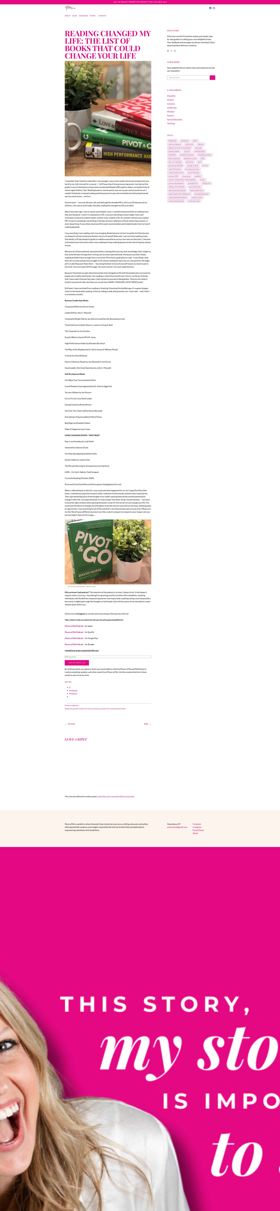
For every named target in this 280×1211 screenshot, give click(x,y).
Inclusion (171, 104)
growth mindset (78, 709)
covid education (199, 151)
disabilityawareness (204, 155)
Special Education (174, 119)
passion (202, 180)
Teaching (171, 123)
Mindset (170, 111)
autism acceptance (175, 144)
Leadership (74, 705)
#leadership (69, 709)
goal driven (190, 162)
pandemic (198, 176)
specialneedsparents (201, 194)
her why (87, 709)
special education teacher (177, 190)
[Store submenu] (96, 15)
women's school (197, 197)
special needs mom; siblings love (179, 194)
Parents (170, 115)
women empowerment (117, 709)
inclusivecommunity (192, 169)
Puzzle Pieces (198, 830)
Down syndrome (174, 158)
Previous (71, 724)
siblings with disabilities (177, 187)
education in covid (190, 158)
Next (146, 724)
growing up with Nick (176, 165)
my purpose (95, 709)
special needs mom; (196, 190)
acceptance (184, 141)
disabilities (172, 155)
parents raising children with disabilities (182, 180)
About (195, 833)
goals (199, 162)
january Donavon (194, 172)
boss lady (198, 148)
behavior (201, 144)
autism (195, 141)
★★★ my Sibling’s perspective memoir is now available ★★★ (140, 2)
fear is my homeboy (175, 162)
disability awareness (187, 155)
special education (195, 187)
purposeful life (104, 709)
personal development (176, 183)
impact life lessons (175, 169)
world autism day (194, 201)
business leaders (174, 151)
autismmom (189, 144)
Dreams (67, 705)
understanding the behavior (178, 197)
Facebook (197, 824)
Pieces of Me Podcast (74, 644)
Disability (171, 96)
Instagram (197, 827)
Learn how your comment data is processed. (116, 796)
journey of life (173, 176)
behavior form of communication (180, 148)
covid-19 (187, 151)
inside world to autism (176, 172)
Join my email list (76, 663)
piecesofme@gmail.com (177, 827)
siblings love (206, 183)
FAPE (203, 158)
